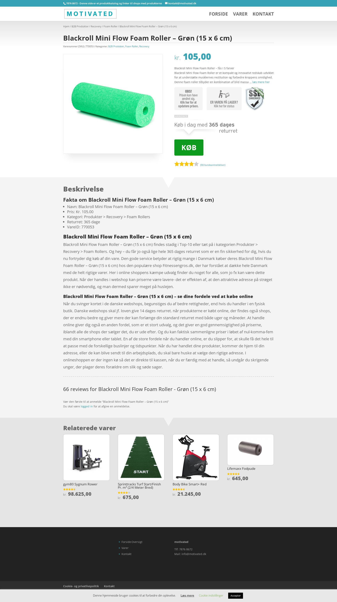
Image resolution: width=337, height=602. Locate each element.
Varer (240, 14)
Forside (218, 14)
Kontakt (263, 14)
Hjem (66, 26)
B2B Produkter (80, 26)
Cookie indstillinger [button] (211, 595)
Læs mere (187, 595)
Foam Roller (110, 26)
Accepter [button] (236, 595)
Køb (188, 147)
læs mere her (261, 82)
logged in (87, 406)
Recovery (96, 26)
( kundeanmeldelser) (212, 164)
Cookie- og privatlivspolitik (81, 586)
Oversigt (136, 542)
